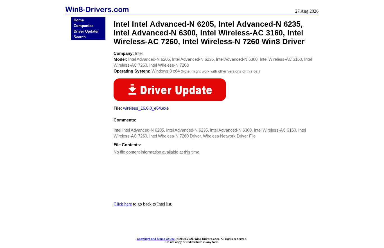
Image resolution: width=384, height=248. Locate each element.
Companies (83, 26)
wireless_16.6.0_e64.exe (146, 108)
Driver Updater (86, 31)
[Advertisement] (88, 129)
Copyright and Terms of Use (156, 238)
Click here (123, 204)
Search (80, 37)
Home (79, 20)
